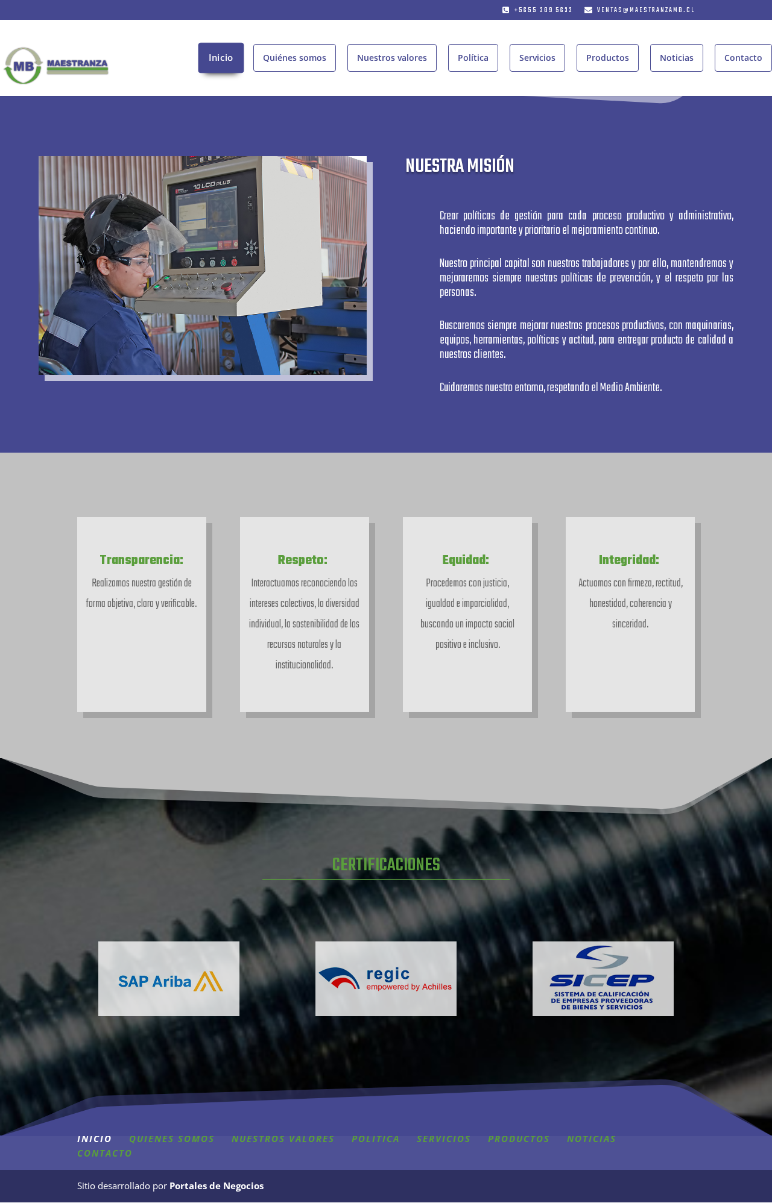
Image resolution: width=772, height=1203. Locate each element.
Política (473, 57)
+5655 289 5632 (543, 11)
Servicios (537, 57)
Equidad (464, 561)
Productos (607, 57)
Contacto (743, 57)
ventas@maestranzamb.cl (646, 11)
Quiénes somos (294, 57)
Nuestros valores (392, 57)
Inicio (221, 57)
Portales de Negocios (216, 1185)
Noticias (677, 57)
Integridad (627, 561)
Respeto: (304, 561)
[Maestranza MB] (203, 371)
